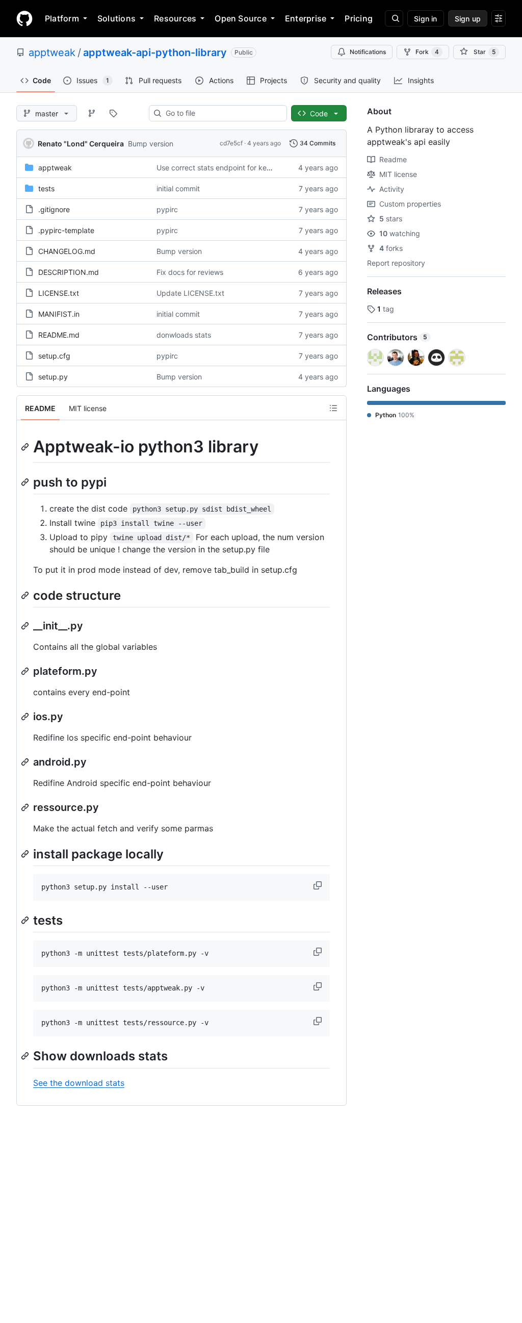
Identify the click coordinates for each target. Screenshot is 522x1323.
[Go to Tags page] (113, 113)
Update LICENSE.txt (190, 293)
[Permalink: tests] (26, 920)
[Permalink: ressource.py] (26, 807)
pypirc (167, 209)
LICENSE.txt (58, 293)
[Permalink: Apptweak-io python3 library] (26, 447)
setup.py (53, 376)
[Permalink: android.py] (26, 762)
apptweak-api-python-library (155, 52)
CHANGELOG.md (66, 251)
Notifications (368, 52)
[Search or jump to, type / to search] (394, 18)
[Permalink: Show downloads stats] (26, 1056)
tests (46, 188)
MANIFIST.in (59, 314)
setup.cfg (54, 355)
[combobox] (222, 113)
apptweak (52, 52)
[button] (318, 885)
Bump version (150, 143)
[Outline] (333, 408)
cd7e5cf (231, 143)
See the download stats (78, 1083)
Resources (175, 18)
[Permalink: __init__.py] (26, 626)
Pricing (359, 18)
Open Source (241, 18)
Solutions (116, 18)
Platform (62, 18)
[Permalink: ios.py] (26, 716)
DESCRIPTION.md (68, 272)
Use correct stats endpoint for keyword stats (231, 167)
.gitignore (54, 209)
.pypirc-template (66, 230)
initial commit (178, 188)
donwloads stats (183, 334)
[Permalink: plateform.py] (26, 671)
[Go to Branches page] (91, 113)
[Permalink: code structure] (26, 595)
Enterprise (305, 18)
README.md (59, 334)
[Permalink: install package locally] (26, 854)
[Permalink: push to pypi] (26, 482)
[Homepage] (24, 18)
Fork (427, 52)
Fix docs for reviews (189, 272)
